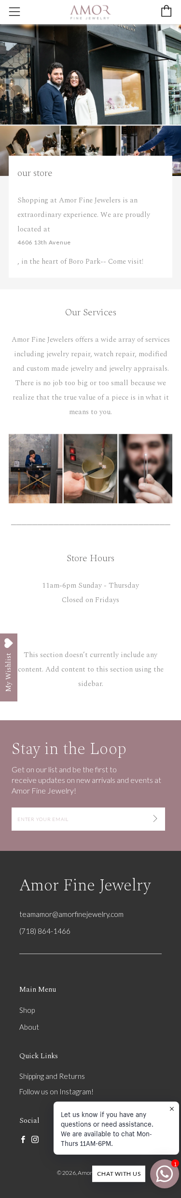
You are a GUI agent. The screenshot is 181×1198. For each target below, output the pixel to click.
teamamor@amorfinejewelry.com (71, 914)
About (29, 1027)
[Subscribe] (155, 819)
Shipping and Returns (52, 1076)
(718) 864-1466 (44, 931)
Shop (27, 1010)
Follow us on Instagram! (56, 1091)
